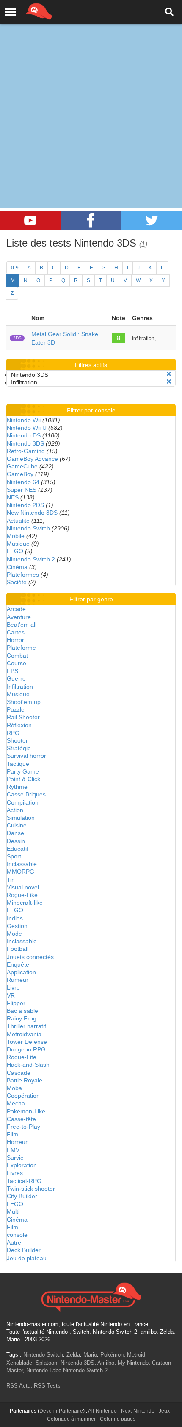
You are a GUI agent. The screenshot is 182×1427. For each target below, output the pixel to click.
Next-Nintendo (137, 1411)
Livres (15, 1172)
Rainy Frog (21, 1018)
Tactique (18, 763)
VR (11, 995)
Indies (15, 918)
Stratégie (19, 748)
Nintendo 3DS (25, 443)
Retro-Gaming (26, 451)
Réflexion (19, 725)
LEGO (15, 551)
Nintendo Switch (28, 528)
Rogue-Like (22, 895)
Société (17, 582)
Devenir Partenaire (61, 1411)
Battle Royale (24, 1080)
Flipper (16, 1003)
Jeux (164, 1411)
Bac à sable (22, 1010)
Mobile (16, 536)
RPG (13, 732)
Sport (14, 856)
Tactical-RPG (24, 1180)
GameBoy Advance (32, 458)
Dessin (16, 841)
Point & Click (23, 779)
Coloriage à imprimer (71, 1419)
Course (16, 663)
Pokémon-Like (26, 1111)
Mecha (16, 1103)
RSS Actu (18, 1385)
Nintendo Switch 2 (31, 559)
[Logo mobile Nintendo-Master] (27, 10)
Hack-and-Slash (28, 1064)
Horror (15, 639)
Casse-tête (21, 1119)
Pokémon (112, 1354)
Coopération (23, 1095)
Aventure (19, 617)
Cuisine (17, 825)
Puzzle (16, 709)
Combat (17, 655)
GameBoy (20, 474)
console (17, 1234)
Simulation (21, 817)
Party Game (23, 771)
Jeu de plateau (27, 1258)
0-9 (15, 268)
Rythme (17, 786)
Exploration (22, 1165)
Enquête (18, 964)
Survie (15, 1157)
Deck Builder (24, 1250)
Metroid (136, 1354)
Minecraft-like (25, 902)
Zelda (73, 1354)
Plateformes (23, 574)
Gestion (17, 925)
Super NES (21, 489)
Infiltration (20, 686)
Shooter (17, 740)
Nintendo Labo (43, 1370)
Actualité (18, 520)
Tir (10, 879)
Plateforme (21, 647)
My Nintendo (133, 1363)
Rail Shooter (23, 717)
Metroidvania (24, 1034)
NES (13, 497)
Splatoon (46, 1363)
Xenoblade (19, 1363)
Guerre (16, 678)
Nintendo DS (24, 435)
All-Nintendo (102, 1411)
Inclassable (22, 864)
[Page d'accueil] (91, 1296)
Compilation (23, 802)
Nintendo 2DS (25, 505)
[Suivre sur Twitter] (151, 220)
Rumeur (17, 979)
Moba (14, 1088)
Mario (90, 1354)
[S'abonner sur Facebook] (91, 220)
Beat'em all (21, 624)
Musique (18, 543)
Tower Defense (27, 1041)
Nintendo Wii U (27, 427)
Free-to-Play (23, 1126)
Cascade (18, 1072)
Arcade (16, 609)
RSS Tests (47, 1385)
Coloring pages (117, 1419)
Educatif (17, 848)
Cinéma (17, 567)
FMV (13, 1150)
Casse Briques (26, 794)
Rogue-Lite (21, 1057)
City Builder (22, 1196)
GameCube (22, 466)
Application (21, 972)
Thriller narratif (26, 1026)
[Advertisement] (91, 95)
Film (12, 1134)
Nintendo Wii (24, 420)
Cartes (16, 632)
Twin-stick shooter (31, 1188)
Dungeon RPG (26, 1049)
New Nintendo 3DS (32, 512)
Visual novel (23, 887)
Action (15, 810)
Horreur (17, 1141)
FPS (12, 670)
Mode (14, 933)
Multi (13, 1211)
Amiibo (105, 1363)
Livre (13, 987)
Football (17, 948)
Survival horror (26, 755)
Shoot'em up (24, 701)
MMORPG (20, 871)
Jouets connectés (30, 956)
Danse (15, 833)
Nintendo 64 (23, 482)
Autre (14, 1242)
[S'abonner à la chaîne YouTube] (30, 220)
